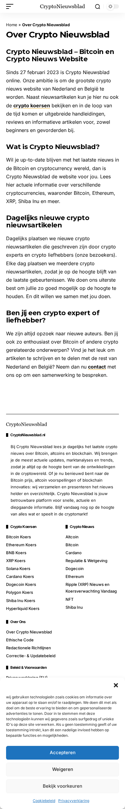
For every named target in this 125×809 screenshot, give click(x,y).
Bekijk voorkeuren (62, 786)
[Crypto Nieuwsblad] (62, 6)
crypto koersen (31, 105)
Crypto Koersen (23, 527)
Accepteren (63, 752)
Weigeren (62, 769)
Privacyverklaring (73, 800)
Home (11, 24)
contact (97, 367)
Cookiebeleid (44, 800)
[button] (116, 685)
